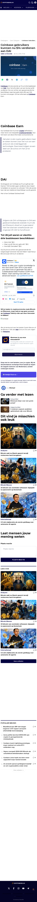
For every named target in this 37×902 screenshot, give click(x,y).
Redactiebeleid (29, 893)
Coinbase (4, 86)
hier (17, 329)
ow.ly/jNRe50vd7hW (25, 276)
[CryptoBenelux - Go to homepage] (18, 883)
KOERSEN (17, 7)
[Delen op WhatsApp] (2, 79)
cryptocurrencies (25, 133)
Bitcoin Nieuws (6, 485)
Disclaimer (19, 896)
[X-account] (9, 888)
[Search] (29, 3)
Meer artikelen (18, 661)
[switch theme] (32, 2)
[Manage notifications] (33, 889)
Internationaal (6, 519)
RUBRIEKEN (30, 7)
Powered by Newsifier (18, 899)
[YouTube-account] (23, 888)
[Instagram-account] (18, 888)
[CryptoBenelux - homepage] (7, 2)
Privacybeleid (7, 893)
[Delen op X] (12, 79)
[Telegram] (17, 79)
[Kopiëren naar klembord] (21, 79)
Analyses (4, 450)
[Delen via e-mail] (26, 79)
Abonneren (18, 354)
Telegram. (6, 331)
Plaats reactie (18, 560)
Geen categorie (6, 54)
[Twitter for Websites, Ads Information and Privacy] (33, 295)
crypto (21, 131)
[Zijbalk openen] (1, 8)
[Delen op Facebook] (7, 79)
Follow (17, 262)
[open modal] (35, 3)
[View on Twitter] (34, 261)
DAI (5, 88)
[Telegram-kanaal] (28, 888)
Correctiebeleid (17, 893)
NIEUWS (6, 7)
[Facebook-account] (14, 888)
